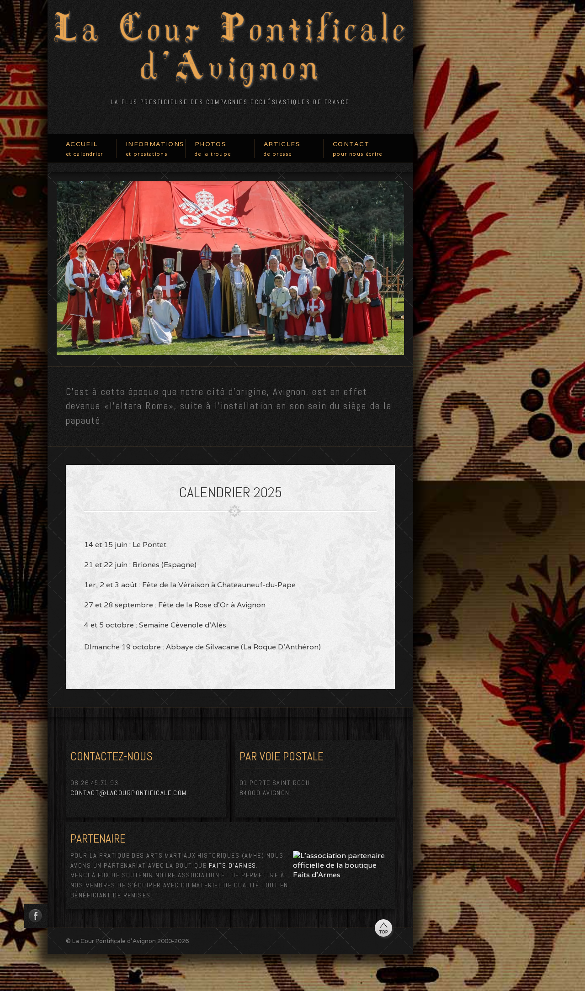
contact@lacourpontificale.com (128, 793)
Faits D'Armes (232, 865)
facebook (36, 916)
